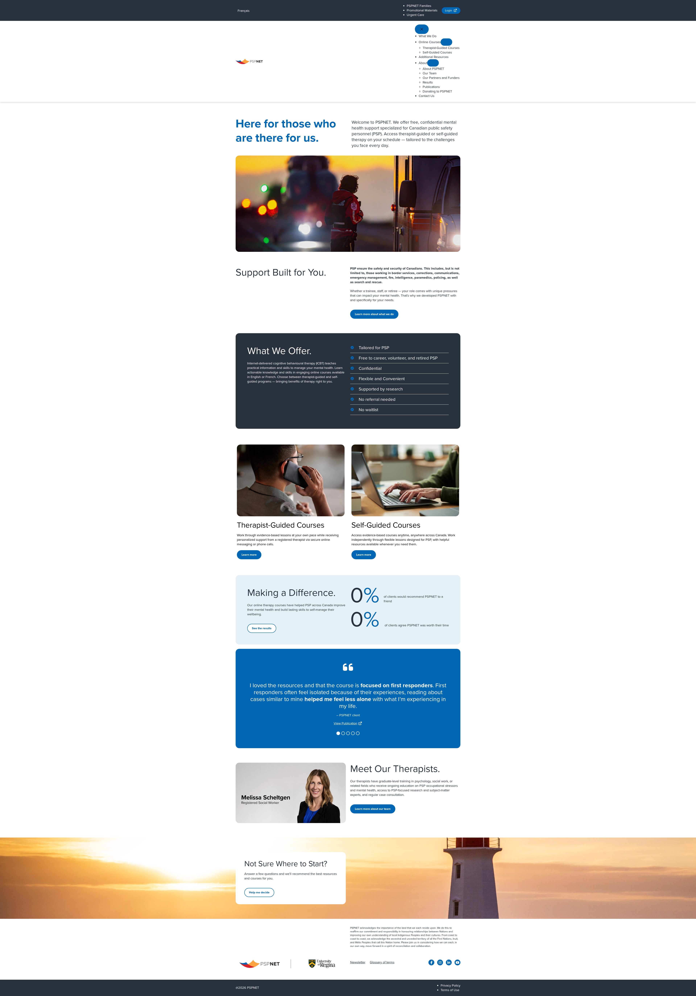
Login (448, 10)
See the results (262, 628)
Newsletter (357, 962)
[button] (338, 733)
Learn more (249, 555)
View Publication (345, 723)
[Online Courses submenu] (446, 42)
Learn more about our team (373, 809)
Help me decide (259, 892)
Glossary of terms (382, 962)
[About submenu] (433, 63)
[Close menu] (422, 29)
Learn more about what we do (374, 314)
